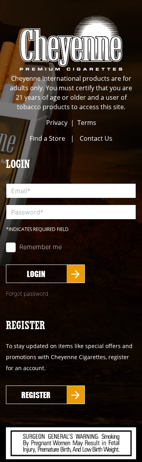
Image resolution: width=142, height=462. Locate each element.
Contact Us (96, 138)
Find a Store (47, 138)
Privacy (56, 122)
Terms (86, 122)
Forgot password (27, 293)
